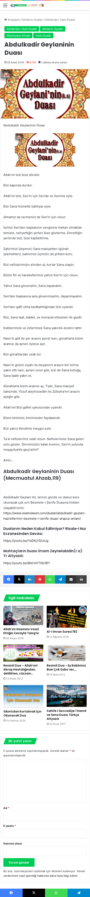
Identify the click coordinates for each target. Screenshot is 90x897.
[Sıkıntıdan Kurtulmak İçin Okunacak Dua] (23, 696)
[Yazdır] (81, 579)
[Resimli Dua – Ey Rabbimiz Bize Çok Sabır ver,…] (67, 653)
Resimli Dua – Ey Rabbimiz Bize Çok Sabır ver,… (66, 667)
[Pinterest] (40, 579)
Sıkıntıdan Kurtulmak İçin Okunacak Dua (22, 713)
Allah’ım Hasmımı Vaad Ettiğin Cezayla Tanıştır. (21, 631)
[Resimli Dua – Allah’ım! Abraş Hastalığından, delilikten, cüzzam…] (23, 653)
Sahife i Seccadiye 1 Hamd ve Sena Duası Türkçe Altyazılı (66, 715)
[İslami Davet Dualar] (27, 5)
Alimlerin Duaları (32, 19)
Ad (6, 808)
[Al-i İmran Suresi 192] (67, 617)
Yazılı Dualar (43, 35)
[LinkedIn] (29, 579)
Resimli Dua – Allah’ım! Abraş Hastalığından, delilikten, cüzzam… (20, 669)
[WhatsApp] (50, 579)
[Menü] (5, 6)
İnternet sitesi (12, 843)
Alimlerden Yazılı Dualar (60, 19)
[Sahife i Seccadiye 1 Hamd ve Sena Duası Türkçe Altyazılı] (67, 696)
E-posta (9, 825)
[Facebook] (8, 579)
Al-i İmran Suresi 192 (62, 632)
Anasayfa (13, 19)
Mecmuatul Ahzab (18, 35)
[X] (19, 579)
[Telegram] (60, 579)
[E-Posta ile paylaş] (71, 579)
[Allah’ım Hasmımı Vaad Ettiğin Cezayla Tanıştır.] (23, 615)
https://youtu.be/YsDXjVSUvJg (25, 541)
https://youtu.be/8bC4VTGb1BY (26, 563)
